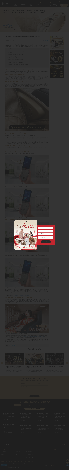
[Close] (53, 221)
